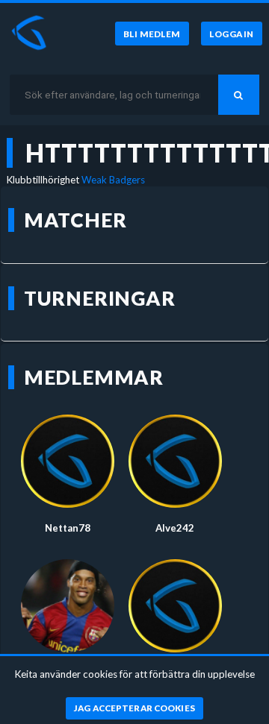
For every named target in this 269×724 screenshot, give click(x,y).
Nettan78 (67, 528)
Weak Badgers (113, 180)
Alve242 (174, 528)
